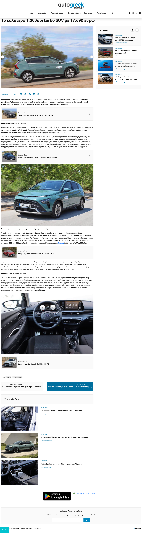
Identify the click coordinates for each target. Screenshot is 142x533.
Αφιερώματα (57, 13)
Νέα (31, 13)
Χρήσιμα (88, 13)
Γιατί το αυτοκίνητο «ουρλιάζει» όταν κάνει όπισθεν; (68, 387)
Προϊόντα (101, 13)
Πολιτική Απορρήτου (26, 528)
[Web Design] (137, 528)
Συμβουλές (73, 13)
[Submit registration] (86, 520)
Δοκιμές (42, 13)
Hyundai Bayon (17, 377)
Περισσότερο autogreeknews (9, 528)
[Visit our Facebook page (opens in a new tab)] (128, 13)
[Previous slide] (2, 57)
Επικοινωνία (37, 528)
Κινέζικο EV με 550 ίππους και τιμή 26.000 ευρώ (24, 387)
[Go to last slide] (132, 29)
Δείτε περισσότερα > (46, 414)
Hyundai (8, 377)
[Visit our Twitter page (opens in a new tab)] (135, 13)
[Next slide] (91, 57)
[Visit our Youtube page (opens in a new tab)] (139, 13)
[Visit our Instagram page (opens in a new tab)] (132, 13)
